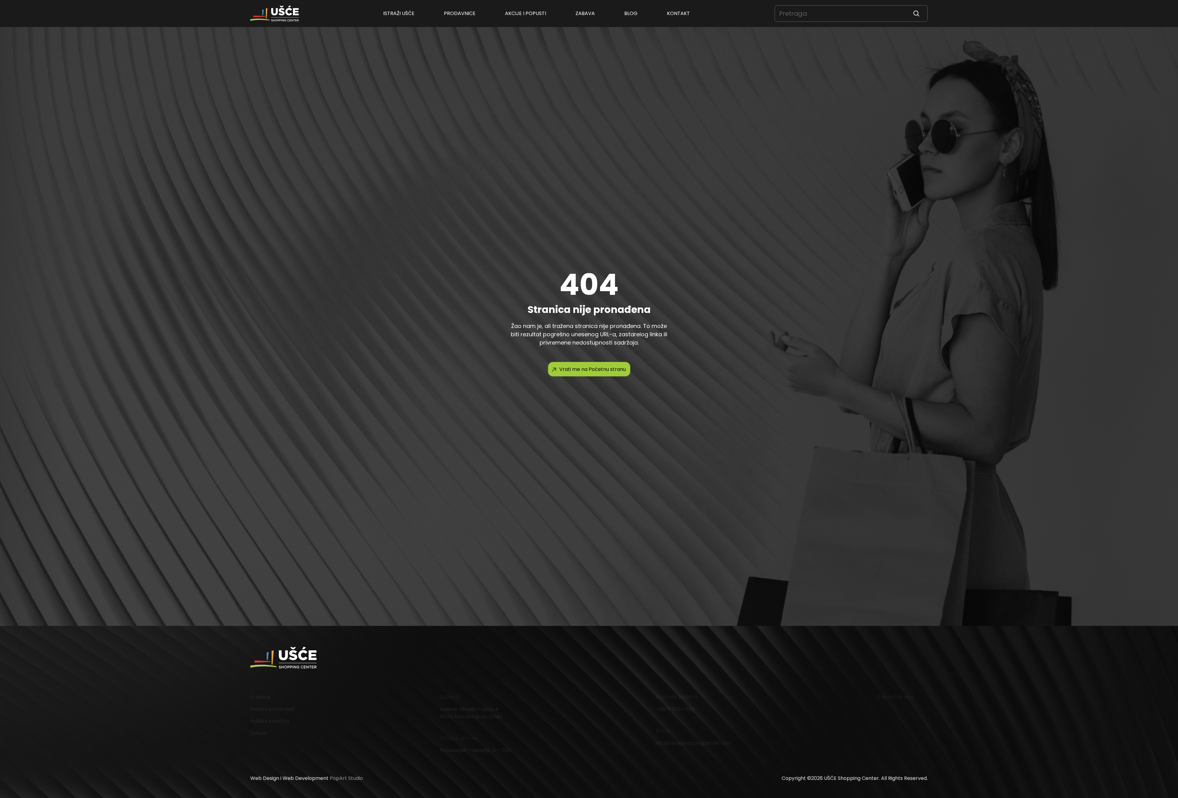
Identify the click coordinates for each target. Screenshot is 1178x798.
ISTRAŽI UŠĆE (398, 13)
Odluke (258, 733)
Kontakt (678, 13)
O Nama (260, 697)
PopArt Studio (346, 778)
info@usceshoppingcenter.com (694, 742)
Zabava (585, 13)
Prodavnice (459, 13)
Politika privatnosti (272, 709)
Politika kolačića (269, 721)
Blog (630, 13)
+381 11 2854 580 (675, 709)
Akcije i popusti (525, 13)
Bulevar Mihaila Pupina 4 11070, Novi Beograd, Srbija (471, 713)
